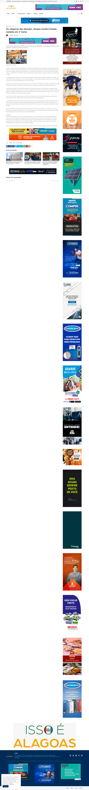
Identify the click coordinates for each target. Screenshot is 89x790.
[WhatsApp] (24, 146)
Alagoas (41, 13)
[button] (79, 13)
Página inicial (8, 26)
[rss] (82, 1)
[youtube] (76, 1)
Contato (76, 788)
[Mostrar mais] (32, 146)
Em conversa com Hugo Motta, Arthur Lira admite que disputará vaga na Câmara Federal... (30, 1)
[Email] (29, 146)
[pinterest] (82, 755)
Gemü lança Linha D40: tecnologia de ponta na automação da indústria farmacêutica (51, 163)
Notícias (35, 13)
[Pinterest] (27, 146)
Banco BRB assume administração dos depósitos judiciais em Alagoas (14, 162)
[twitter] (80, 1)
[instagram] (78, 1)
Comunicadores (21, 13)
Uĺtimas (29, 13)
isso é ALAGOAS (19, 142)
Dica (14, 142)
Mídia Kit (81, 788)
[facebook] (70, 755)
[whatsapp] (74, 1)
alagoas (13, 26)
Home (8, 13)
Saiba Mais (11, 784)
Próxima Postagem (55, 180)
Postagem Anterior (10, 180)
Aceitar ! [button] (5, 786)
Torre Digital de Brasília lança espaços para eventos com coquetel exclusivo (32, 162)
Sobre (13, 13)
